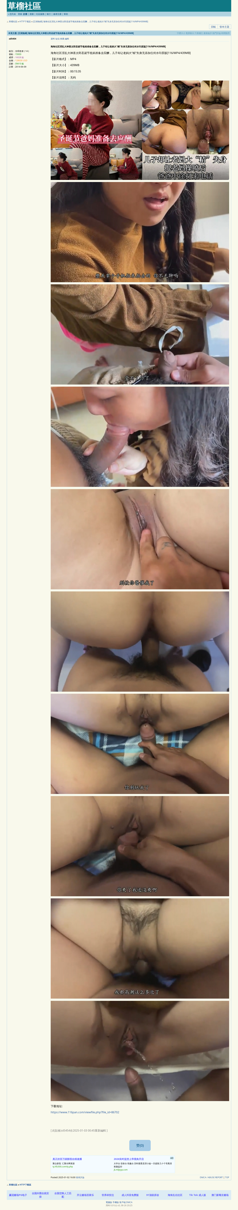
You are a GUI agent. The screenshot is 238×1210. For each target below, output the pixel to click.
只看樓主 (199, 33)
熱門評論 (216, 33)
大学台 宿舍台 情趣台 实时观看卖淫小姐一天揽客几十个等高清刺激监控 (144, 1164)
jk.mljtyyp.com (121, 1169)
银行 (49, 14)
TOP (227, 1177)
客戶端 (122, 1202)
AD (171, 1158)
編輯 (67, 38)
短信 (57, 38)
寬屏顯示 (190, 33)
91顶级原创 (152, 1195)
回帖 (213, 26)
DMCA (129, 1202)
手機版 (116, 1202)
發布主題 (224, 26)
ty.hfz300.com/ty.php (63, 1166)
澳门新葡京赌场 (220, 1195)
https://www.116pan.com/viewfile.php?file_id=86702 (85, 1112)
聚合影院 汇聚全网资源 (67, 1162)
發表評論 (80, 1177)
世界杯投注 (108, 1195)
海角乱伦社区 (175, 1195)
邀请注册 (57, 14)
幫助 (66, 14)
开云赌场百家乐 (85, 1195)
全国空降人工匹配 (62, 1195)
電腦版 (109, 1202)
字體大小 (181, 33)
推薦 (62, 38)
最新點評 (208, 33)
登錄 (20, 14)
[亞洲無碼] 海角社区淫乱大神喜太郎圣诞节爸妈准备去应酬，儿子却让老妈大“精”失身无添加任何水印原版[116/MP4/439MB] (90, 21)
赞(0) (140, 1145)
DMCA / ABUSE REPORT (211, 1177)
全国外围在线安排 (40, 1195)
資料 (53, 38)
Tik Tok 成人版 (197, 1195)
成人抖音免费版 (130, 1195)
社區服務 (40, 14)
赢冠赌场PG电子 (18, 1195)
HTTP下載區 (25, 21)
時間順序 (225, 33)
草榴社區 (13, 21)
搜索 (32, 14)
